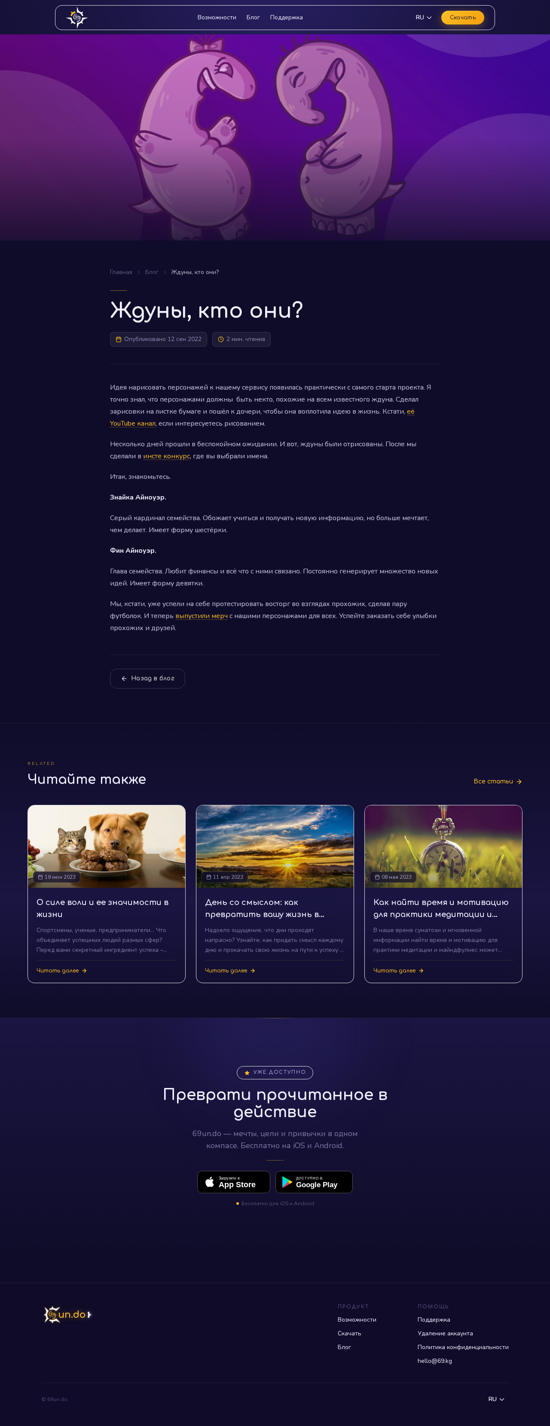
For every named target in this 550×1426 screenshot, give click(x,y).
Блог (253, 17)
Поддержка (286, 17)
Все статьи (493, 781)
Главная (121, 272)
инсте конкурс (166, 456)
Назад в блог (152, 678)
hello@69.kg (435, 1361)
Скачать (463, 18)
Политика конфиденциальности (463, 1347)
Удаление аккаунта (445, 1333)
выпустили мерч (201, 616)
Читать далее (58, 971)
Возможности (217, 17)
